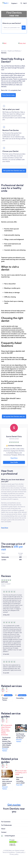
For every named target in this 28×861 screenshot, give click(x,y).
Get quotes (14, 804)
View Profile (14, 462)
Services (3, 51)
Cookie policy (20, 852)
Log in (25, 3)
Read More (4, 528)
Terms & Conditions (9, 852)
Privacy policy (14, 854)
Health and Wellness (14, 51)
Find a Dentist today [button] (8, 95)
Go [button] (24, 27)
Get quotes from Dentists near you (14, 171)
